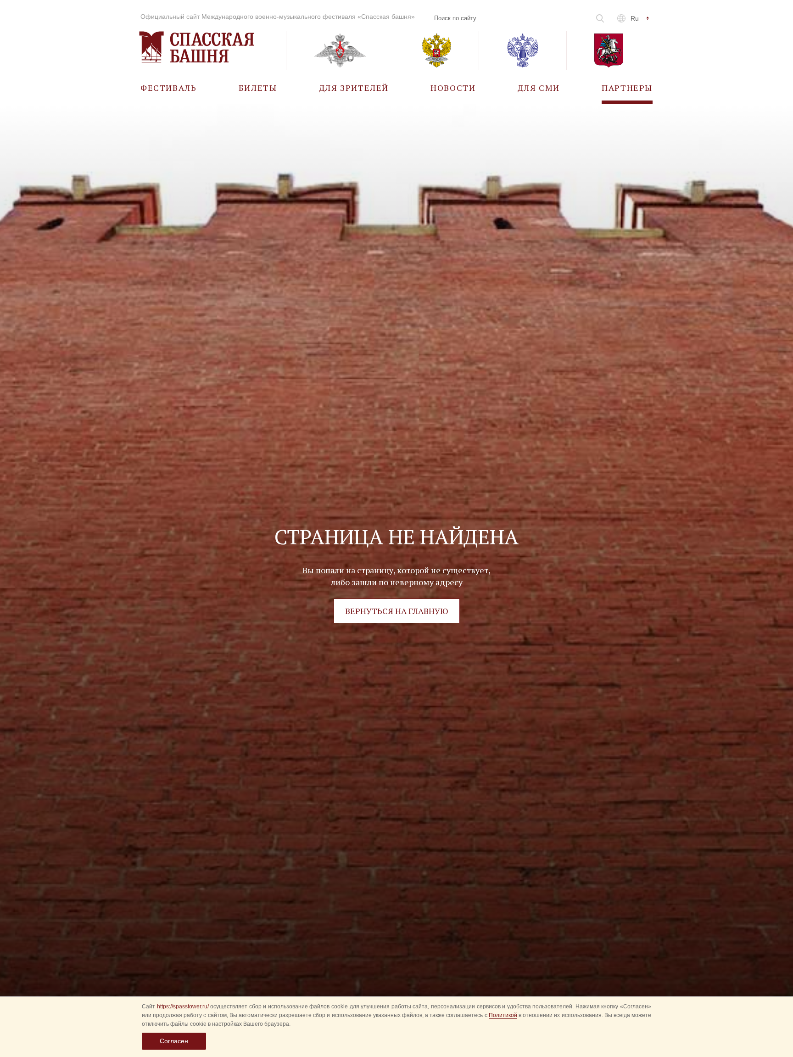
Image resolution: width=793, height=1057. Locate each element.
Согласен (174, 1041)
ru (635, 18)
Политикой (503, 1015)
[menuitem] (168, 87)
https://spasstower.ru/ (183, 1006)
